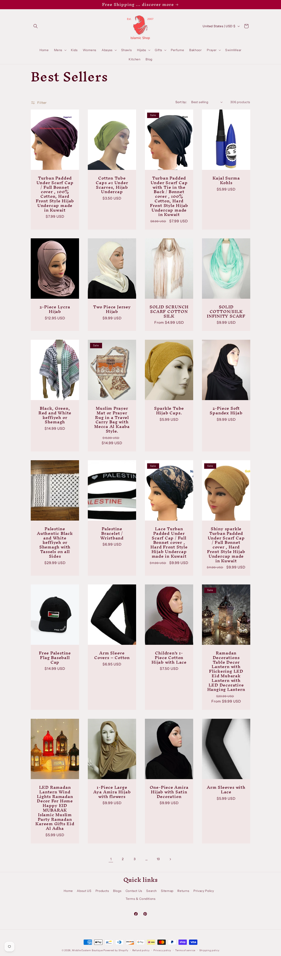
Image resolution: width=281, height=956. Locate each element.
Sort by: (181, 102)
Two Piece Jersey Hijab (112, 309)
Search (151, 891)
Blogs (117, 891)
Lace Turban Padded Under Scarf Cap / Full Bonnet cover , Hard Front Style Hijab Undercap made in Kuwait (168, 543)
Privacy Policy (203, 891)
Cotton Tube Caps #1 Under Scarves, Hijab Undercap (112, 185)
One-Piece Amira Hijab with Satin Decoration (169, 792)
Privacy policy (162, 950)
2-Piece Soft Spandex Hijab (226, 410)
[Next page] (170, 859)
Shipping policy (209, 950)
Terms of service (185, 950)
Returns (183, 891)
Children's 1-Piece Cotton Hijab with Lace (169, 657)
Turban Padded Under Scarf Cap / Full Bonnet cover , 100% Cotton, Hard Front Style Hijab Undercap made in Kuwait (55, 194)
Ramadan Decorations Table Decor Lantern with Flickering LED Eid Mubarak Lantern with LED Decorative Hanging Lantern (226, 671)
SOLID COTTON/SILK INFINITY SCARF (226, 311)
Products (102, 891)
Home (68, 891)
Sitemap (167, 891)
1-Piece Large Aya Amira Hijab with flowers (112, 792)
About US (84, 891)
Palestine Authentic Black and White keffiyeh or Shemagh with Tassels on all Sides (55, 543)
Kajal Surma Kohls (226, 180)
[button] (35, 26)
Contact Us (134, 891)
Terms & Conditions (141, 899)
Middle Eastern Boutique (87, 950)
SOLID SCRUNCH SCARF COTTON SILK (169, 311)
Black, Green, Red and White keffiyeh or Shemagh (54, 415)
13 (158, 859)
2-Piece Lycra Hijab (55, 309)
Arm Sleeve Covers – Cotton (112, 655)
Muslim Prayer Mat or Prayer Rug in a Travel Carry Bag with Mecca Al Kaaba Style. (112, 419)
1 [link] (111, 859)
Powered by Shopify (115, 950)
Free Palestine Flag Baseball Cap (55, 657)
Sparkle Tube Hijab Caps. (169, 410)
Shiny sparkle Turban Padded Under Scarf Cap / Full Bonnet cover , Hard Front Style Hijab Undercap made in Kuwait (226, 545)
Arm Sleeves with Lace (226, 789)
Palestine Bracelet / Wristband (112, 533)
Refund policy (141, 950)
